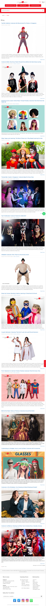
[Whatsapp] (31, 600)
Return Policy (35, 588)
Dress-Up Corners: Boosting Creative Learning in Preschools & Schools (19, 293)
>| (5, 566)
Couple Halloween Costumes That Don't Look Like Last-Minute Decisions (19, 332)
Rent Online (23, 5)
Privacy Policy (35, 584)
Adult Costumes (16, 217)
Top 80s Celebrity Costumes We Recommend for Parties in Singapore (18, 23)
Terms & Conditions (36, 585)
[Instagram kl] (23, 600)
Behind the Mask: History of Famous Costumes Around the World (17, 410)
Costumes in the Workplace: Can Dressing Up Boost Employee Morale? (19, 487)
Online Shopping (35, 5)
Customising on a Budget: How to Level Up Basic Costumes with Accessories (20, 448)
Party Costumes (16, 103)
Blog (8, 15)
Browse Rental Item (11, 5)
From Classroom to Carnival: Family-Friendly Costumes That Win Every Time (20, 370)
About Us (34, 579)
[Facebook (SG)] (19, 600)
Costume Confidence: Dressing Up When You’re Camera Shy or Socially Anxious (21, 526)
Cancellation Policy (36, 589)
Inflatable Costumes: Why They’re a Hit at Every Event (15, 254)
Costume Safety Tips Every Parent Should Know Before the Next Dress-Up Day (21, 62)
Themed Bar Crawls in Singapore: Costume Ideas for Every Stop (17, 177)
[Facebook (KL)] (14, 600)
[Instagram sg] (27, 600)
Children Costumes (16, 63)
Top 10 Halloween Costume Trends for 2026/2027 (13, 215)
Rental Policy (35, 582)
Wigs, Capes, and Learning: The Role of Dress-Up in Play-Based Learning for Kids (21, 138)
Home (3, 15)
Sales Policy (35, 583)
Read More (42, 59)
